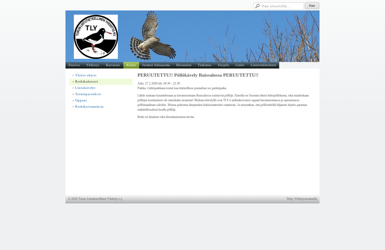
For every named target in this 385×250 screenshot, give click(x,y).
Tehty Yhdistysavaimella (302, 199)
